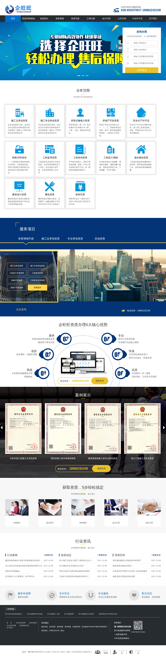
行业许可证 (137, 18)
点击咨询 (21, 309)
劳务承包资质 (21, 623)
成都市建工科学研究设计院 (108, 614)
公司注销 (122, 18)
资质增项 (60, 18)
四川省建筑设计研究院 (86, 614)
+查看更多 (48, 555)
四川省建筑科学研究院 (35, 614)
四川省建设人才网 (53, 614)
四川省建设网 (69, 614)
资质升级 (75, 18)
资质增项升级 (24, 625)
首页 (13, 18)
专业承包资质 (11, 625)
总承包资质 (33, 623)
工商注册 (91, 18)
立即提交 (142, 70)
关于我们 (153, 18)
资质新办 (44, 18)
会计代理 (106, 18)
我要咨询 (100, 381)
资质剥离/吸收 (28, 18)
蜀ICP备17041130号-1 (36, 652)
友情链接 (10, 609)
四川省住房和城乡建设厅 (13, 614)
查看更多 (37, 288)
